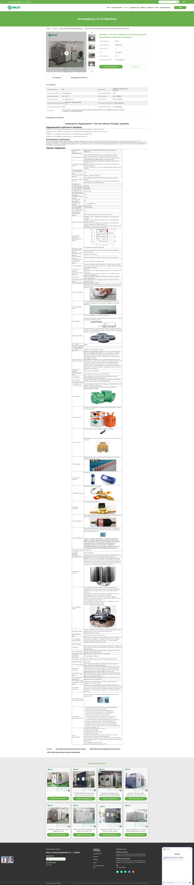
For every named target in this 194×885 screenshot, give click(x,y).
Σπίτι (108, 7)
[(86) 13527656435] (121, 872)
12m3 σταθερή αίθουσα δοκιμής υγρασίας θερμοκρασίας (63, 752)
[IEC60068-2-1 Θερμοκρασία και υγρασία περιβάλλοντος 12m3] (58, 815)
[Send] (190, 882)
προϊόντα (126, 7)
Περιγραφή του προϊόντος (79, 77)
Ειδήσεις (143, 7)
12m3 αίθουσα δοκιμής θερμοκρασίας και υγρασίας (71, 749)
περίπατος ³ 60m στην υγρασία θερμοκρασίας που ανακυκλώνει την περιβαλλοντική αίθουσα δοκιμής (136, 794)
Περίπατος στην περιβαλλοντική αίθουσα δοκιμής (71, 28)
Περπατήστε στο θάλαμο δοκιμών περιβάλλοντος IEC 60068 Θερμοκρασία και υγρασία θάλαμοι (110, 794)
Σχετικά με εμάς (116, 7)
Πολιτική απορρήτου (51, 883)
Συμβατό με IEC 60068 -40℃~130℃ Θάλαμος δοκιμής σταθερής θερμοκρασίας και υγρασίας (110, 830)
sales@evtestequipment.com (56, 859)
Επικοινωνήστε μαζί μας (165, 7)
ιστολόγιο (150, 7)
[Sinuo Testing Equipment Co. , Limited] (16, 7)
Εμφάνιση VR (134, 7)
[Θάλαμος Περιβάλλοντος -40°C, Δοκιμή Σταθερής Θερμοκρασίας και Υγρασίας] (136, 815)
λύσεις (157, 7)
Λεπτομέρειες (56, 77)
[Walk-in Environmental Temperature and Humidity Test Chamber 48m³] (84, 815)
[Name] (177, 2)
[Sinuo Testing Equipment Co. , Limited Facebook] (129, 872)
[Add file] (164, 882)
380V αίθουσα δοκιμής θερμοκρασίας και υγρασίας (105, 749)
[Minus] (190, 849)
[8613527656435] (117, 872)
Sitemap (59, 883)
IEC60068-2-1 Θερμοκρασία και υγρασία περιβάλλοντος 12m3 (58, 830)
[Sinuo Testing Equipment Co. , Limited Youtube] (133, 872)
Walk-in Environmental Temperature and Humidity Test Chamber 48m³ (84, 830)
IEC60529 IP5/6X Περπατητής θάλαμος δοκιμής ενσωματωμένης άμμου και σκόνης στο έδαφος (84, 794)
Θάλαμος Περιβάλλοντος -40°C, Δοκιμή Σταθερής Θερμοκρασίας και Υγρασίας (135, 830)
